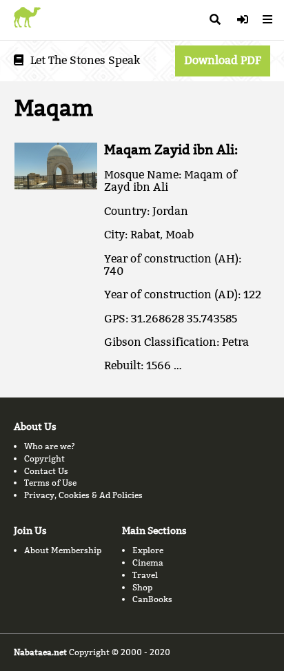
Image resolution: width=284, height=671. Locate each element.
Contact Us (46, 471)
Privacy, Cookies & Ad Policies (83, 495)
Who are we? (49, 446)
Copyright (44, 458)
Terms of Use (50, 482)
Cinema (147, 562)
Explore (147, 550)
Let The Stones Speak (85, 60)
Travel (145, 575)
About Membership (62, 550)
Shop (142, 587)
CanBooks (152, 599)
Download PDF (222, 60)
